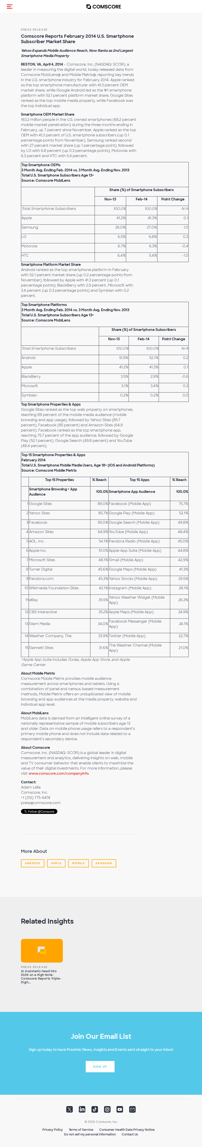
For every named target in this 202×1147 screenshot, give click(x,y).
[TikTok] (94, 1111)
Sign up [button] (100, 1066)
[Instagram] (107, 1111)
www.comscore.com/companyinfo (59, 773)
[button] (9, 6)
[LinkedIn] (82, 1111)
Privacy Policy (52, 1130)
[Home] (103, 6)
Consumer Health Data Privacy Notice (127, 1130)
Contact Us (130, 1134)
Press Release (34, 29)
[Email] (132, 1111)
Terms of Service (81, 1130)
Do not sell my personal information (90, 1134)
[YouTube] (120, 1111)
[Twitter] (69, 1111)
